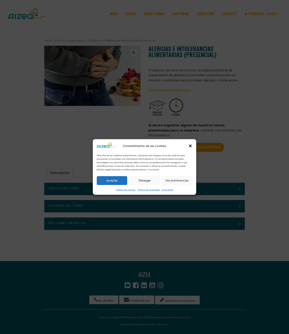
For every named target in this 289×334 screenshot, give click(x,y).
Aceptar (112, 180)
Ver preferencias (177, 180)
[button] (190, 146)
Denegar (145, 180)
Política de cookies (125, 189)
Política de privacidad (148, 189)
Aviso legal (167, 189)
